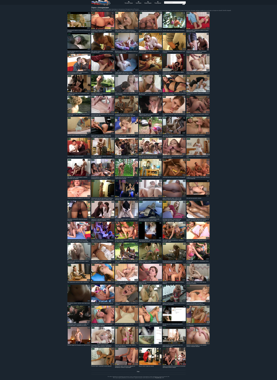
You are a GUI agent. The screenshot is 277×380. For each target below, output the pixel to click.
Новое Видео (147, 3)
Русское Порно (129, 3)
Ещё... (138, 371)
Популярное (158, 3)
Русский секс (158, 377)
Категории (138, 3)
